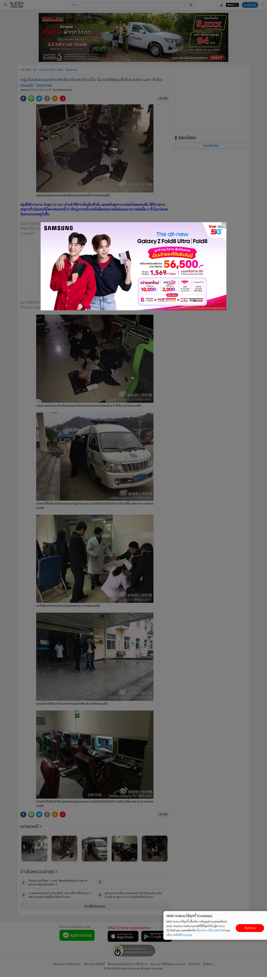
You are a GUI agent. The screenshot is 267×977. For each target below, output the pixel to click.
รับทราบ (250, 928)
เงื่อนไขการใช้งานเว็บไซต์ (211, 930)
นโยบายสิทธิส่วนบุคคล (179, 934)
